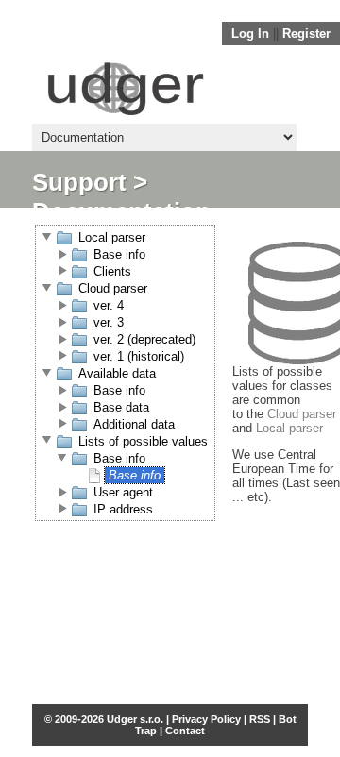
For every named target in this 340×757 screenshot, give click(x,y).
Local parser (289, 428)
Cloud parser (301, 414)
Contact (185, 730)
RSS (259, 719)
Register (306, 33)
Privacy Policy (206, 719)
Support (79, 182)
